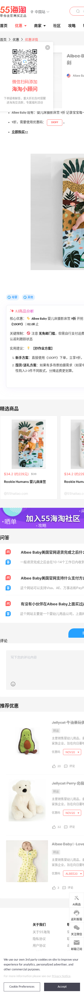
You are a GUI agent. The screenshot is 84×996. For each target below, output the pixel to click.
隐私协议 (39, 939)
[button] (40, 11)
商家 (38, 25)
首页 (3, 39)
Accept (62, 987)
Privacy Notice (61, 976)
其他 (30, 297)
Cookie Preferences (21, 987)
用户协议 (39, 945)
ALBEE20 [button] (72, 873)
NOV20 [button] (71, 752)
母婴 (14, 297)
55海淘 (13, 11)
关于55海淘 (41, 932)
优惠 (18, 25)
